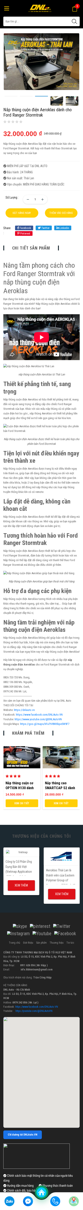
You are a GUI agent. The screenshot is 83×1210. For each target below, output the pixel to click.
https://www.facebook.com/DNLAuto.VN (39, 714)
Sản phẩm (41, 942)
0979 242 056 (10, 691)
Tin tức (70, 942)
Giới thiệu (28, 942)
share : (7, 230)
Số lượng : (12, 197)
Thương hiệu (57, 942)
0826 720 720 (10, 677)
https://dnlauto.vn (24, 710)
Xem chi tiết (21, 803)
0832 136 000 (10, 682)
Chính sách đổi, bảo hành (22, 1190)
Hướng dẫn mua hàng (20, 1185)
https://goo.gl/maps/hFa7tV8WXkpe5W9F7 (44, 724)
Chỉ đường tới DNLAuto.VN (22, 1134)
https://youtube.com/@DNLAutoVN (33, 1011)
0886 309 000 (10, 686)
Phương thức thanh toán (57, 1185)
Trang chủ (14, 942)
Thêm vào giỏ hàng (61, 213)
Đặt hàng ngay (22, 213)
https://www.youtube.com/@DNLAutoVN (38, 719)
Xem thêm (21, 885)
